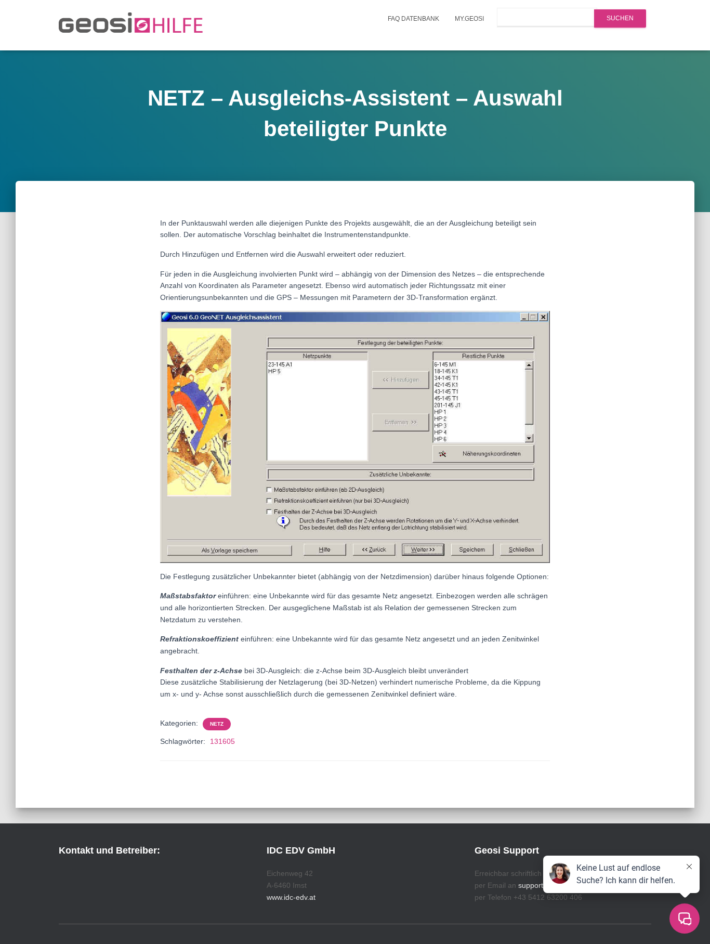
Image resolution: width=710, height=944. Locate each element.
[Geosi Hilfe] (131, 25)
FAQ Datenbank (413, 18)
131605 (222, 741)
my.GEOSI (469, 18)
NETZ (216, 724)
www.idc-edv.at (291, 897)
